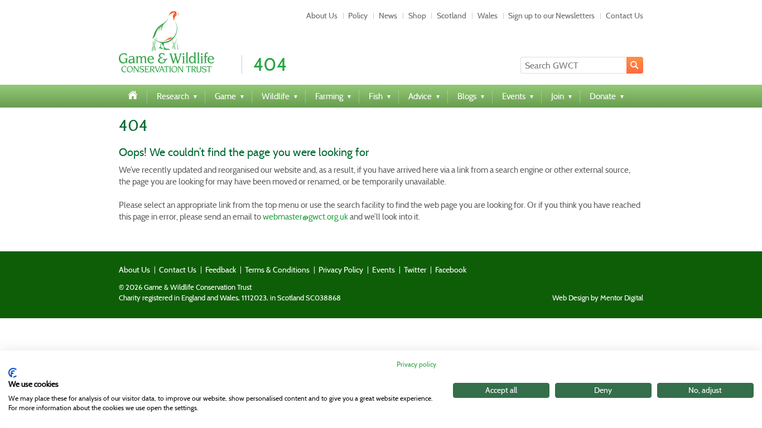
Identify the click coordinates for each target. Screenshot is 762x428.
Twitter (415, 270)
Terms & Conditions (277, 270)
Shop (417, 16)
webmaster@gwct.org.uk (305, 217)
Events (383, 270)
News (388, 16)
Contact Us (624, 16)
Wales (488, 16)
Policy (358, 16)
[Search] (634, 65)
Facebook (450, 270)
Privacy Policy (341, 270)
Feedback (220, 270)
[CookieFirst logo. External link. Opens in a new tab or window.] (12, 373)
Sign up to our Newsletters (551, 16)
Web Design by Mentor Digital (597, 298)
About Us (321, 16)
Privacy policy (416, 364)
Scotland (451, 16)
